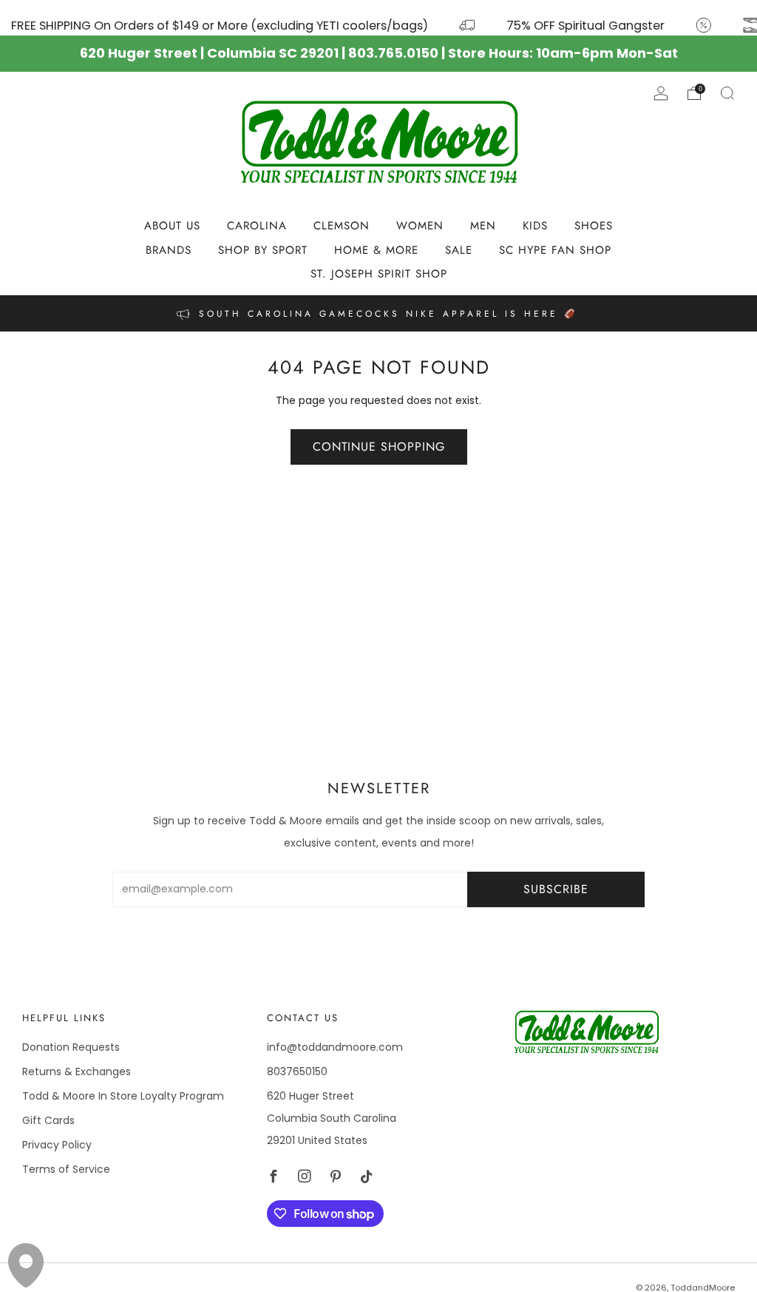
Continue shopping (379, 446)
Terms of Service (66, 1169)
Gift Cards (48, 1120)
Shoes (593, 226)
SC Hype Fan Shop (555, 250)
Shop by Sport (263, 250)
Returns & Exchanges (76, 1071)
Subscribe (555, 889)
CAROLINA (257, 226)
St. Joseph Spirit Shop (378, 274)
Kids (535, 226)
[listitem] (378, 313)
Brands (168, 250)
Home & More (376, 250)
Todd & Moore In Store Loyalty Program (123, 1096)
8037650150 (297, 1071)
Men (483, 226)
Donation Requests (71, 1047)
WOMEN (420, 226)
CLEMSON (341, 226)
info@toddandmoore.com (335, 1047)
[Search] (727, 93)
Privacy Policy (57, 1144)
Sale (458, 250)
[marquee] (378, 18)
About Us (172, 226)
